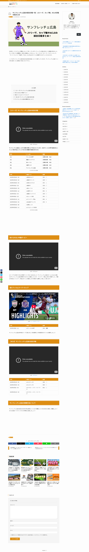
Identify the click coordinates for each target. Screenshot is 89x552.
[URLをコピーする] (55, 443)
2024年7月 (66, 97)
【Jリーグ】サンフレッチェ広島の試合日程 (25, 90)
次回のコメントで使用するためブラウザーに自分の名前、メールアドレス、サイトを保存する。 (29, 534)
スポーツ (11, 16)
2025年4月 (66, 82)
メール (12, 525)
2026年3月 (66, 72)
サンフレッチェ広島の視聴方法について (24, 99)
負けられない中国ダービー (21, 92)
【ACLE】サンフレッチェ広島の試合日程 (24, 97)
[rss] (78, 0)
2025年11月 (66, 74)
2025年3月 (66, 84)
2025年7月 (66, 79)
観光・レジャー (67, 141)
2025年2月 (66, 87)
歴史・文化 (66, 139)
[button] (12, 443)
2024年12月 (66, 89)
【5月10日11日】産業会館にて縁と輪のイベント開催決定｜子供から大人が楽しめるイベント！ (71, 115)
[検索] (80, 0)
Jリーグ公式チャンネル (35, 321)
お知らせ (65, 126)
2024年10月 (66, 94)
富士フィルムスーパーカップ (22, 95)
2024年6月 (66, 99)
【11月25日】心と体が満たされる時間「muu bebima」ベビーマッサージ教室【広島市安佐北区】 (71, 57)
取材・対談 (66, 131)
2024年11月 (66, 92)
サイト (11, 530)
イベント (65, 124)
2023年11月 (66, 102)
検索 (79, 34)
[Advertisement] (33, 72)
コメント (12, 504)
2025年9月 (66, 77)
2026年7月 (66, 69)
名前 (11, 520)
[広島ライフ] (13, 3)
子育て (65, 136)
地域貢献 (65, 134)
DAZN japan (35, 375)
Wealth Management (66, 111)
